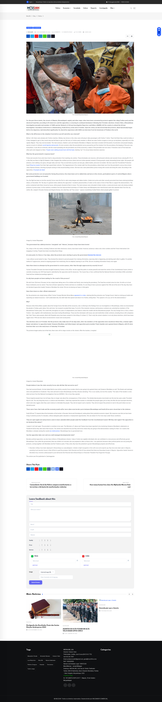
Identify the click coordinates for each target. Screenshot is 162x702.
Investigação (103, 8)
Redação (30, 32)
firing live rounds (35, 165)
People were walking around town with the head (60, 150)
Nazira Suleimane (50, 660)
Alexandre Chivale (32, 656)
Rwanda (42, 664)
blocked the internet (94, 255)
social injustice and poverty (50, 145)
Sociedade (77, 8)
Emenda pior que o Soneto (109, 608)
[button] (129, 594)
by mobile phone (55, 431)
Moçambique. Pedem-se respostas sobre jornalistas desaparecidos (52, 2)
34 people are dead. (39, 170)
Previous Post (35, 482)
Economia (66, 8)
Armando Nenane (45, 656)
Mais (111, 8)
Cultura (85, 8)
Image (31, 572)
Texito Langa (31, 669)
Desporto (94, 8)
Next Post (126, 482)
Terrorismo (50, 664)
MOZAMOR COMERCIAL (100, 699)
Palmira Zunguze (32, 664)
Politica (58, 8)
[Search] (131, 8)
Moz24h (40, 660)
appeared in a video (80, 295)
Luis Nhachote (32, 660)
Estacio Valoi (56, 656)
